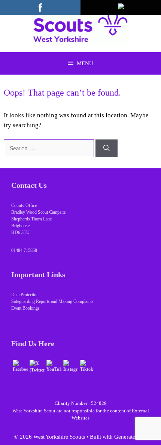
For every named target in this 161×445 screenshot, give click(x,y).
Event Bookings (25, 308)
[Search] (106, 148)
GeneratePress (130, 437)
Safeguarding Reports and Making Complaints (52, 301)
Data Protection (25, 294)
